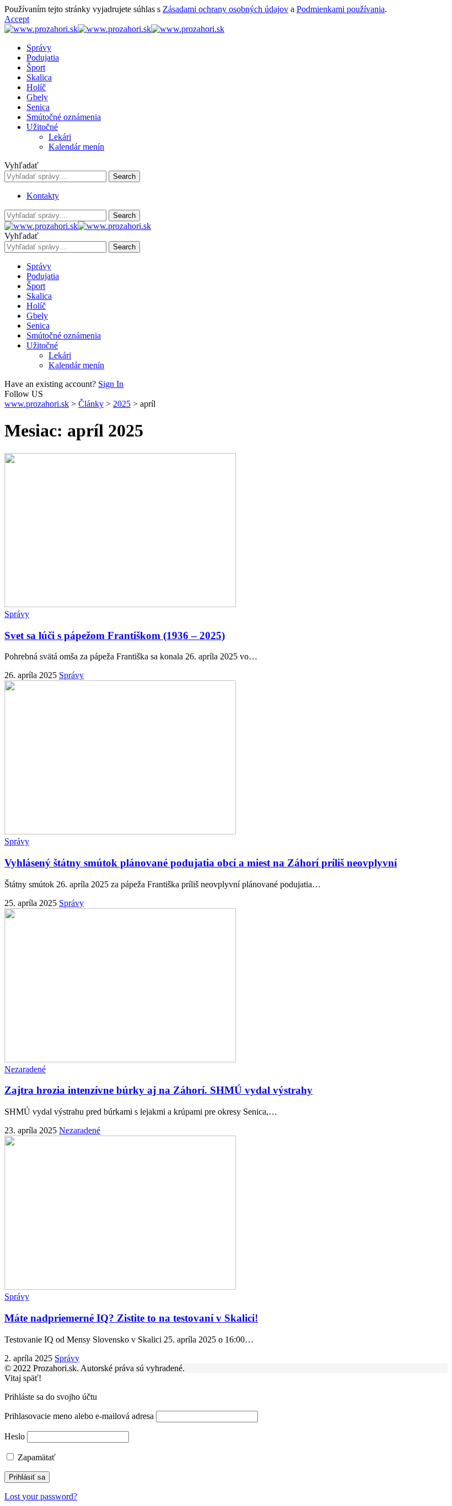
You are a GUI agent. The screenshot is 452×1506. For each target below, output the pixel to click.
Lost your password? (40, 1496)
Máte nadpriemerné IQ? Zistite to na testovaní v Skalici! (131, 1318)
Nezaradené (25, 1069)
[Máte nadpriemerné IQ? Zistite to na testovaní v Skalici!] (120, 1286)
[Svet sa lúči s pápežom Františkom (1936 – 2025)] (120, 604)
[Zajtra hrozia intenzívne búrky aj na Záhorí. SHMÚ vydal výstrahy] (120, 1059)
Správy (16, 614)
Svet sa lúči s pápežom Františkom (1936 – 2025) (114, 635)
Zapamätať (35, 1457)
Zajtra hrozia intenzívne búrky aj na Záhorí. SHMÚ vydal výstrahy (158, 1090)
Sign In (110, 384)
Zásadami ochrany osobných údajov (225, 9)
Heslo (14, 1436)
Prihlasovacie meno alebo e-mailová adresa (79, 1416)
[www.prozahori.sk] (114, 29)
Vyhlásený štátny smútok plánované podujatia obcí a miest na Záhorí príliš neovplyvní (200, 863)
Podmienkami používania (341, 9)
